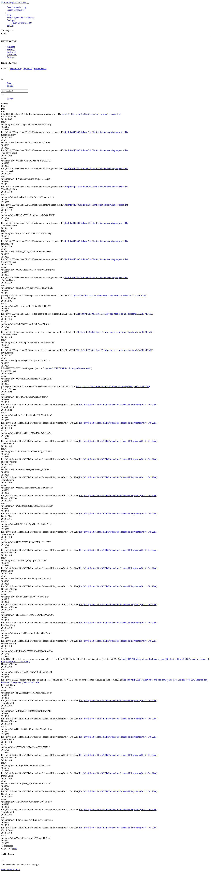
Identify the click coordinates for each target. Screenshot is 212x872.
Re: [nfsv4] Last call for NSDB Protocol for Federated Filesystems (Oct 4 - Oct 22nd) (118, 404)
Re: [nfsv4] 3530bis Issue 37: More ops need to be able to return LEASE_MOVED (115, 314)
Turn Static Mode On (22, 23)
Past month (12, 54)
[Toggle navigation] (28, 3)
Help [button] (9, 15)
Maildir (10, 869)
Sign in (10, 25)
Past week (11, 52)
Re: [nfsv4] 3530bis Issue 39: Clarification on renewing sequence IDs (96, 132)
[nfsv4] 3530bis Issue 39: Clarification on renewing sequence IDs (90, 114)
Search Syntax (13, 17)
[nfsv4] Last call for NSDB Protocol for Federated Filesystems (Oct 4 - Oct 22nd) (112, 386)
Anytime (11, 47)
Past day (11, 49)
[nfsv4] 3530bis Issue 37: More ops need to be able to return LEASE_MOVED (110, 295)
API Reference (27, 17)
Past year (11, 57)
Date (9, 83)
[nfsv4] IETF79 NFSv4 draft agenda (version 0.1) (69, 368)
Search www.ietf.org (16, 7)
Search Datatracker (15, 10)
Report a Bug (16, 68)
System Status (40, 68)
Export (10, 98)
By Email (28, 68)
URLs (17, 869)
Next (14, 848)
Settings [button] (10, 20)
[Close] (2, 860)
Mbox (4, 869)
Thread (10, 86)
